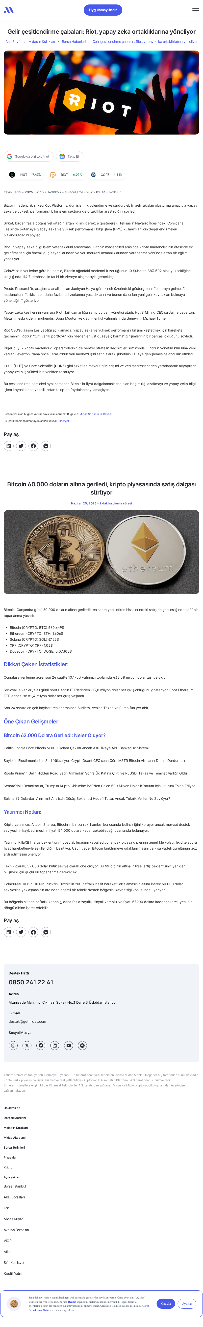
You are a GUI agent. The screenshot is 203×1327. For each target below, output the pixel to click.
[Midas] (9, 10)
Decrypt (64, 421)
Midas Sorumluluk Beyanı (95, 414)
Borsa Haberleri (74, 41)
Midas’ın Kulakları (41, 41)
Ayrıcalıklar (11, 1177)
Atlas (7, 1251)
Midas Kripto (13, 1219)
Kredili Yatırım (14, 1273)
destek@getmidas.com (27, 1021)
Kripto (8, 1167)
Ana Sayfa (13, 41)
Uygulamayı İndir (103, 10)
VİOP (8, 1241)
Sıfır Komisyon (14, 1262)
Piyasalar (10, 1157)
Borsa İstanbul (15, 1186)
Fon (6, 1208)
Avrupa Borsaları (16, 1230)
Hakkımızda (12, 1108)
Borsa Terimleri (14, 1147)
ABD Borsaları (14, 1197)
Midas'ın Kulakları (16, 1128)
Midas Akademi (14, 1137)
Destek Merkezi (15, 1118)
